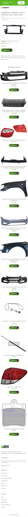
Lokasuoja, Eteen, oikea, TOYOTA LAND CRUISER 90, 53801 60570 (14, 199)
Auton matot (4, 475)
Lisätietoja (7, 50)
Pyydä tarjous (21, 3)
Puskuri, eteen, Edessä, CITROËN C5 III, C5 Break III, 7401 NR (14, 83)
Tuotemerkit (10, 41)
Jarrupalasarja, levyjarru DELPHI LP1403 (14, 429)
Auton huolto (4, 473)
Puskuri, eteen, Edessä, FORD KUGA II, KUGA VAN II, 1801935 (14, 287)
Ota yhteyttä (4, 499)
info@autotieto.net (5, 465)
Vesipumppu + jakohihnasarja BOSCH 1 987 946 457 (14, 321)
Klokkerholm (16, 41)
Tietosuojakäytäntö (5, 504)
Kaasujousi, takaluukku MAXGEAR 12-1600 (14, 355)
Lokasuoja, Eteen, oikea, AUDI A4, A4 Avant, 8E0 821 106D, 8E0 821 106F (14, 259)
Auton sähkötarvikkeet (6, 478)
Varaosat (3, 488)
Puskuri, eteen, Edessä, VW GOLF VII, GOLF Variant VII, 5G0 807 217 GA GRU (14, 228)
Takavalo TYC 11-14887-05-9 (14, 387)
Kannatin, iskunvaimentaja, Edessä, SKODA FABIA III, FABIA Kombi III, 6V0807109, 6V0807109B (14, 167)
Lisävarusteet (4, 480)
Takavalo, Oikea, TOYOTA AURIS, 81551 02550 (14, 140)
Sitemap (3, 507)
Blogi (2, 497)
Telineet (3, 483)
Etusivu (2, 17)
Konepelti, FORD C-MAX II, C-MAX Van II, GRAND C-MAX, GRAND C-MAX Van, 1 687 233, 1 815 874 (14, 111)
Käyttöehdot (4, 502)
